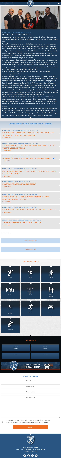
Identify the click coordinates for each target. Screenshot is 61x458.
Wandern (51, 277)
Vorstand (15, 354)
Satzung (45, 354)
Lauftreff (35, 130)
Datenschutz (34, 451)
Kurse (30, 277)
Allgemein (27, 32)
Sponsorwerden (45, 347)
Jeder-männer (51, 295)
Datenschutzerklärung (18, 420)
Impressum (27, 451)
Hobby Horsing (36, 220)
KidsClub (10, 294)
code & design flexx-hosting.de (30, 447)
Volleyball (10, 329)
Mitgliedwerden (16, 347)
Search (59, 3)
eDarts (30, 294)
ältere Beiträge (7, 233)
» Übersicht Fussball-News (30, 240)
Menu (1, 3)
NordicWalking (10, 313)
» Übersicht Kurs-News (30, 249)
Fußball (10, 277)
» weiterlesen (6, 137)
